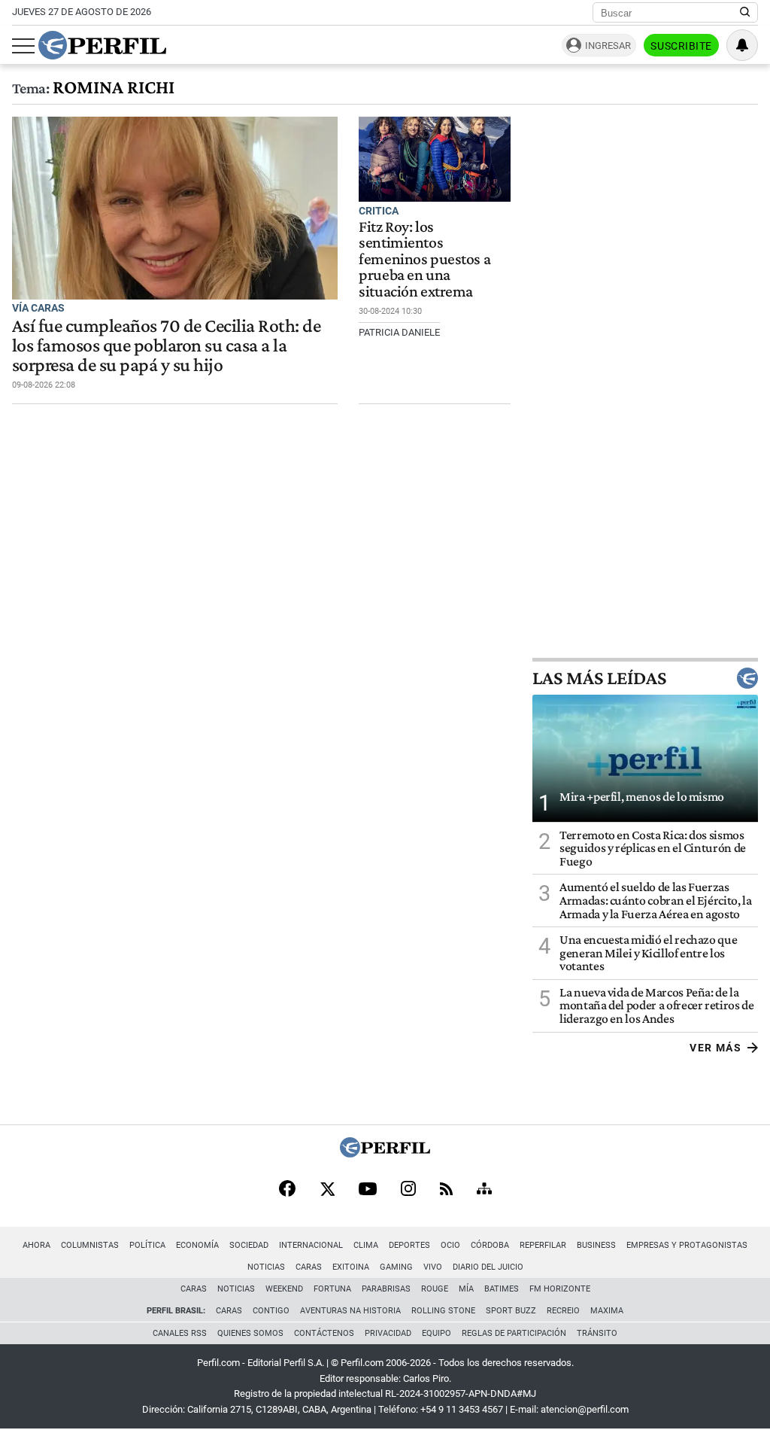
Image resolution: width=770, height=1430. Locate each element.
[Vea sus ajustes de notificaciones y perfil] (742, 45)
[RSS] (446, 1190)
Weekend (284, 1289)
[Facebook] (287, 1190)
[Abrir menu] (23, 46)
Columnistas (90, 1245)
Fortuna (332, 1289)
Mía (466, 1289)
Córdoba (490, 1245)
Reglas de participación (514, 1333)
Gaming (396, 1267)
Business (596, 1245)
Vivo (432, 1267)
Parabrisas (386, 1289)
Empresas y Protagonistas (686, 1245)
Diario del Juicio (488, 1267)
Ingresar (608, 45)
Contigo (271, 1311)
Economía (197, 1245)
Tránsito (597, 1333)
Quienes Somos (250, 1333)
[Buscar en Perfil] (745, 13)
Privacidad (388, 1333)
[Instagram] (408, 1190)
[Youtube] (368, 1190)
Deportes (409, 1245)
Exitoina (350, 1267)
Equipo (436, 1333)
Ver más (715, 1048)
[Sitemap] (484, 1189)
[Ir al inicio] (102, 45)
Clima (365, 1245)
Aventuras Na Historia (350, 1311)
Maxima (606, 1311)
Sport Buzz (511, 1311)
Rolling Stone (443, 1311)
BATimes (501, 1289)
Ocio (450, 1245)
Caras (309, 1267)
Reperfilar (543, 1245)
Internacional (311, 1245)
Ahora (36, 1245)
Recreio (563, 1311)
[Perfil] (385, 1153)
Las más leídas (599, 678)
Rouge (434, 1289)
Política (147, 1245)
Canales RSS (180, 1333)
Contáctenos (324, 1333)
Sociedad (248, 1245)
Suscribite (681, 46)
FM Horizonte (559, 1289)
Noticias (266, 1267)
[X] (327, 1190)
